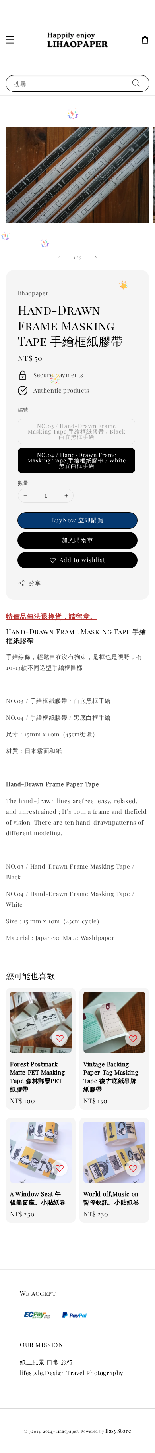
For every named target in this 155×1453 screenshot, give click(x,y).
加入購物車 (77, 540)
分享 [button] (35, 583)
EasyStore (118, 1430)
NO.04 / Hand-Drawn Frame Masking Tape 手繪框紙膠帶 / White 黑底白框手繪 (76, 460)
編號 (23, 409)
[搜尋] (136, 83)
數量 (23, 482)
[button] (10, 39)
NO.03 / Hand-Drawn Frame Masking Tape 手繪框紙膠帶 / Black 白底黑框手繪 (77, 431)
